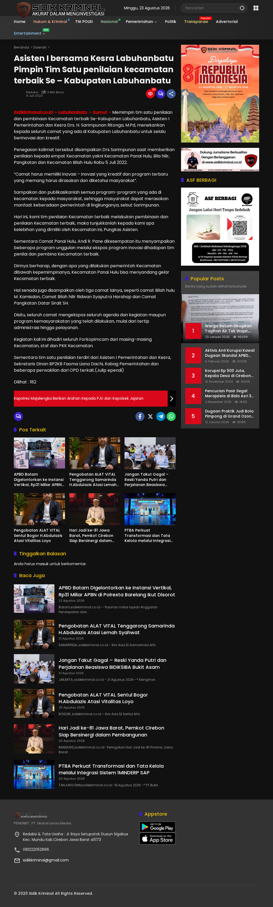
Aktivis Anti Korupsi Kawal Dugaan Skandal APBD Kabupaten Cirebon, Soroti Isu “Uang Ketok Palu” (230, 353)
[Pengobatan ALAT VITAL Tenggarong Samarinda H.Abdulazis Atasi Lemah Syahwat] (95, 453)
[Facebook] (139, 416)
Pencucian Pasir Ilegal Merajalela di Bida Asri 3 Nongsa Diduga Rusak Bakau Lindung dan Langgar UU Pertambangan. (228, 393)
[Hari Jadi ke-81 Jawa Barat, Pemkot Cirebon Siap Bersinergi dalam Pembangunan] (95, 509)
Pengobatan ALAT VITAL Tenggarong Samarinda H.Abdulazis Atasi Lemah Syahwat (93, 480)
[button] (242, 7)
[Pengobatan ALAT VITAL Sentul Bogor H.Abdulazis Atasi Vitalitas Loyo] (39, 509)
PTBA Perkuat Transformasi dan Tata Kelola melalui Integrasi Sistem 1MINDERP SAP (147, 536)
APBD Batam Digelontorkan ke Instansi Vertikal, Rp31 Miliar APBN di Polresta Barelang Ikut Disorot (38, 480)
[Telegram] (160, 416)
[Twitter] (150, 416)
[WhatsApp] (171, 416)
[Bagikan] (171, 93)
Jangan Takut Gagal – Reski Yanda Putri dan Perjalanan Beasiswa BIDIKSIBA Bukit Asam (146, 480)
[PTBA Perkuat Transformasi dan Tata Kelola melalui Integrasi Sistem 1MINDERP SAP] (150, 509)
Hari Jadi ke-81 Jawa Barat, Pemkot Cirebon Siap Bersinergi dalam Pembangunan (91, 536)
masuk (42, 563)
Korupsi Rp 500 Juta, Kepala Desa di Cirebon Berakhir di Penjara (228, 373)
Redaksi (32, 92)
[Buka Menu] (256, 8)
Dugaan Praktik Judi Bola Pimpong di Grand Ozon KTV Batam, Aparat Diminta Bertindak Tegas (229, 414)
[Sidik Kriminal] (60, 7)
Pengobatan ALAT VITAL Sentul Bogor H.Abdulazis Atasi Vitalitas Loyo (38, 535)
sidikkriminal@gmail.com (46, 860)
